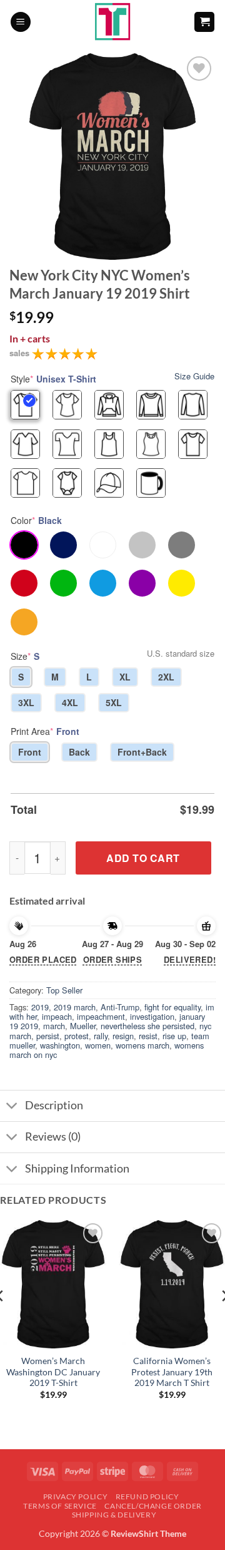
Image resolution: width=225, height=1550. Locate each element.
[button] (21, 22)
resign (123, 1036)
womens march (142, 1045)
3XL (26, 702)
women (98, 1045)
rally (101, 1036)
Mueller (83, 1026)
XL (125, 676)
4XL (70, 702)
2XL (166, 676)
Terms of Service (60, 1506)
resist (148, 1036)
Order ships (112, 959)
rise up (174, 1036)
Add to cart (142, 858)
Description (54, 1105)
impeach (57, 1016)
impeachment (101, 1016)
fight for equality (172, 1007)
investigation (152, 1016)
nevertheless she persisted (147, 1026)
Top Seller (64, 990)
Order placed (43, 959)
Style (53, 378)
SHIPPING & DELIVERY (114, 1514)
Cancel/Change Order (153, 1506)
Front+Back (142, 752)
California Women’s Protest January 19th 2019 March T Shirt (171, 1372)
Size (25, 656)
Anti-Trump (120, 1007)
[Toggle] (12, 1107)
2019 (40, 1007)
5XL (114, 702)
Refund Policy (147, 1496)
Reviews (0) (53, 1136)
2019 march (75, 1007)
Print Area (45, 731)
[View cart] (204, 22)
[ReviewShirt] (113, 22)
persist (47, 1036)
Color (36, 520)
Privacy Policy (75, 1496)
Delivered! (190, 959)
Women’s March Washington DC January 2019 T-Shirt (53, 1372)
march (54, 1026)
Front (29, 752)
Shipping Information (77, 1168)
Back (79, 752)
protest (76, 1036)
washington (60, 1045)
